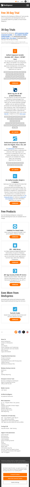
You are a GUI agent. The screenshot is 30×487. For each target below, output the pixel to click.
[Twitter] (23, 332)
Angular (4, 38)
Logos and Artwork (6, 351)
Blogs (2, 442)
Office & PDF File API (6, 383)
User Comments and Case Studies (10, 348)
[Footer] (2, 332)
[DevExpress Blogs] (16, 332)
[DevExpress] (7, 5)
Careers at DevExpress (7, 343)
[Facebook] (19, 332)
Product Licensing (5, 358)
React (7, 38)
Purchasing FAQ (5, 359)
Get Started (15, 132)
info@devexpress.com (15, 43)
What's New (4, 446)
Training (3, 443)
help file (6, 114)
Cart (18, 1)
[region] (15, 475)
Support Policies (5, 362)
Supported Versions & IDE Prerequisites (11, 361)
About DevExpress (5, 341)
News (2, 344)
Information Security (6, 448)
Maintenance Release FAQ (8, 364)
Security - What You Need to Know (10, 449)
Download (15, 83)
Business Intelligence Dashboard (9, 381)
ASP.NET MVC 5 (5, 407)
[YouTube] (27, 332)
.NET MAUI (4, 390)
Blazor (2, 404)
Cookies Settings (15, 482)
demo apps (23, 114)
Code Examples (5, 439)
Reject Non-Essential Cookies (15, 478)
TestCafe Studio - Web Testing (9, 428)
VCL (2, 373)
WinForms (3, 370)
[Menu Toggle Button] (28, 5)
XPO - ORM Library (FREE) (7, 419)
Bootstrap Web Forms (6, 410)
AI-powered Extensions (7, 396)
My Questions (4, 436)
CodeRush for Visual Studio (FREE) (10, 420)
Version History (5, 445)
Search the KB (4, 434)
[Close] (27, 466)
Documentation (5, 437)
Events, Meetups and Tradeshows (9, 347)
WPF (2, 371)
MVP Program (4, 350)
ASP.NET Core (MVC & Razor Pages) (10, 405)
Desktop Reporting (6, 374)
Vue (11, 38)
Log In (22, 1)
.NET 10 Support (5, 452)
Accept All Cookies (15, 474)
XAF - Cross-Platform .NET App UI (9, 417)
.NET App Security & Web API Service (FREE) (12, 422)
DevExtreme (11, 148)
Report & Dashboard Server (8, 382)
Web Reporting (5, 411)
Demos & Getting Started (7, 440)
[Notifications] (28, 1)
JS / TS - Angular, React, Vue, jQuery (10, 402)
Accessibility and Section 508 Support (10, 451)
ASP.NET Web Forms (6, 408)
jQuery (14, 38)
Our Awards (4, 345)
